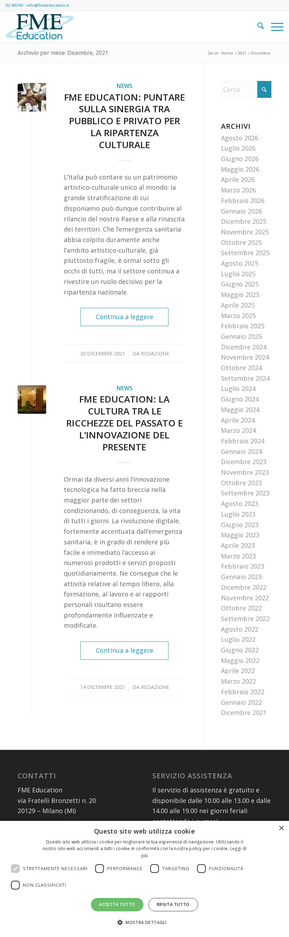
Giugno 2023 (240, 524)
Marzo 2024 (238, 430)
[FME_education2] (40, 27)
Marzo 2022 (238, 681)
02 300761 (15, 5)
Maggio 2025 (240, 294)
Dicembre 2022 (243, 587)
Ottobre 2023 (241, 483)
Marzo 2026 (238, 190)
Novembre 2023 (245, 472)
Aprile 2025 (238, 305)
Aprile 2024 (238, 420)
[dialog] (144, 879)
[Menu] (273, 27)
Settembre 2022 (245, 618)
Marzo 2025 (238, 315)
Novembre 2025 (245, 232)
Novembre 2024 (245, 357)
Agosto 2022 (239, 629)
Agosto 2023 (239, 503)
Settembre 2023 (245, 493)
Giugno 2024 (240, 399)
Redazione (155, 353)
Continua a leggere (124, 316)
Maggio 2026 (240, 169)
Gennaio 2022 (241, 702)
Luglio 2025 (238, 274)
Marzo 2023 (238, 556)
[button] (144, 923)
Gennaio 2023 (241, 576)
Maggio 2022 (240, 660)
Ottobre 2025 (241, 242)
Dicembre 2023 (243, 461)
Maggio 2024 (240, 409)
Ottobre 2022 (241, 608)
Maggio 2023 (240, 535)
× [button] (281, 828)
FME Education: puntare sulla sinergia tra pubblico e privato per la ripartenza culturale (124, 121)
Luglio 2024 (238, 388)
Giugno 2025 (240, 284)
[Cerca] (257, 27)
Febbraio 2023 (242, 566)
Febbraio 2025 (242, 326)
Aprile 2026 (238, 179)
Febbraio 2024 (242, 441)
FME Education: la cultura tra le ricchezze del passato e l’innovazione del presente (124, 423)
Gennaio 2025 (241, 336)
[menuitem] (257, 27)
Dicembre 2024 (243, 347)
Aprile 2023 (238, 545)
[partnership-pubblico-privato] (32, 97)
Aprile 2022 (238, 670)
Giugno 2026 (240, 158)
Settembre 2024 (245, 378)
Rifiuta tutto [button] (173, 904)
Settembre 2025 (245, 252)
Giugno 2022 (240, 650)
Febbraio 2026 (242, 200)
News (124, 86)
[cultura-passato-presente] (32, 399)
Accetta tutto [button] (117, 904)
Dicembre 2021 (243, 712)
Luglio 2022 (238, 639)
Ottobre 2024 (241, 367)
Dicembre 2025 (243, 221)
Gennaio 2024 (241, 451)
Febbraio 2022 (242, 692)
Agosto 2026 (239, 138)
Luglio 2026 (238, 148)
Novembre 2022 (245, 598)
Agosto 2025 (239, 263)
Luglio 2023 (238, 514)
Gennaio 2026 (241, 211)
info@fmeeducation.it (48, 5)
